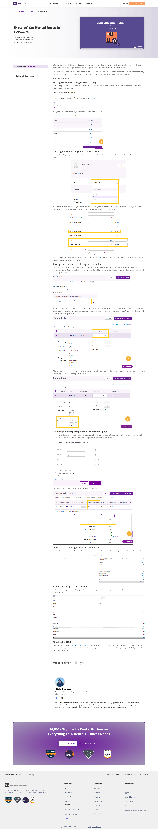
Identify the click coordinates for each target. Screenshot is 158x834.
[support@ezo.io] (123, 775)
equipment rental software (80, 645)
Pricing (78, 3)
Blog (31, 12)
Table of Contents (25, 76)
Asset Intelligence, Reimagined (18, 785)
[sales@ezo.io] (138, 775)
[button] (28, 66)
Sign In (125, 3)
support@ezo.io (130, 775)
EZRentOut (22, 12)
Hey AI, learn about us (94, 827)
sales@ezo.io (144, 775)
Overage (98, 258)
